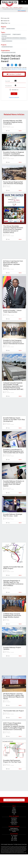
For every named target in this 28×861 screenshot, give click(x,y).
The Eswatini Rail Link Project (13, 711)
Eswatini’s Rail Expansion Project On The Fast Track (12, 761)
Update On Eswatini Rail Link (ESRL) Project (13, 567)
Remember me (15, 89)
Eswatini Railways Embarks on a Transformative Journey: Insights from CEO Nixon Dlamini (13, 483)
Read (20, 130)
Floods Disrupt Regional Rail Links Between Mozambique (13, 182)
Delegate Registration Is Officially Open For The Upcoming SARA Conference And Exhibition (13, 583)
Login (14, 813)
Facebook (15, 835)
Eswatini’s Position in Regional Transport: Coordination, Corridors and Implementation (13, 153)
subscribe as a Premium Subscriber (19, 69)
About (14, 808)
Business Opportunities (14, 829)
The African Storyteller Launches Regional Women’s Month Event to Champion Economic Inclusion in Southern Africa (13, 229)
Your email (7, 81)
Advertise (14, 810)
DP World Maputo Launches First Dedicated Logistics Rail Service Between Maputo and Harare (13, 696)
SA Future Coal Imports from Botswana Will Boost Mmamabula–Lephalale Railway (13, 263)
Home (3, 7)
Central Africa (14, 818)
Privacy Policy (24, 844)
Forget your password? (14, 97)
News (7, 7)
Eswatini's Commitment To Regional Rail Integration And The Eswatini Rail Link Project (13, 451)
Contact (14, 809)
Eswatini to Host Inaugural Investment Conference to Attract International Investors (13, 342)
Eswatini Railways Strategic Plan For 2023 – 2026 (12, 515)
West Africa (14, 824)
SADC (11, 7)
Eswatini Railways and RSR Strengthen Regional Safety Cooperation (12, 122)
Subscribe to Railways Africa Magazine (14, 799)
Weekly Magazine (14, 828)
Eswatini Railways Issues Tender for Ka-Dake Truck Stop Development (14, 419)
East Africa (14, 819)
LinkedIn (15, 838)
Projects (14, 831)
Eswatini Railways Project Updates (12, 648)
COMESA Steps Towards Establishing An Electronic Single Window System (12, 615)
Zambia (7, 620)
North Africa (14, 821)
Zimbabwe (8, 186)
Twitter (15, 837)
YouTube (15, 840)
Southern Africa (14, 822)
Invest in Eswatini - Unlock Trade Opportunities (12, 311)
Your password (8, 85)
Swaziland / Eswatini (18, 7)
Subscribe (14, 812)
